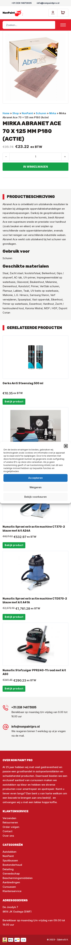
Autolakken (9, 851)
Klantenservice (12, 891)
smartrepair (30, 789)
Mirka (52, 113)
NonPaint (27, 113)
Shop (15, 113)
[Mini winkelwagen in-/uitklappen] (63, 13)
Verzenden (9, 818)
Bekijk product (14, 401)
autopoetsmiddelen (47, 771)
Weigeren (35, 487)
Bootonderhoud (12, 864)
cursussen (36, 780)
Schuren (41, 113)
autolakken (10, 784)
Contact (7, 831)
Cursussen (9, 886)
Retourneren (10, 822)
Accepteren (35, 477)
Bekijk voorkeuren (35, 496)
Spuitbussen (10, 860)
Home (6, 113)
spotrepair (48, 789)
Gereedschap (11, 873)
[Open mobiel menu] (63, 25)
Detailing (8, 869)
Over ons (8, 835)
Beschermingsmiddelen (18, 878)
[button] (66, 446)
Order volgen (11, 827)
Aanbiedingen (11, 882)
